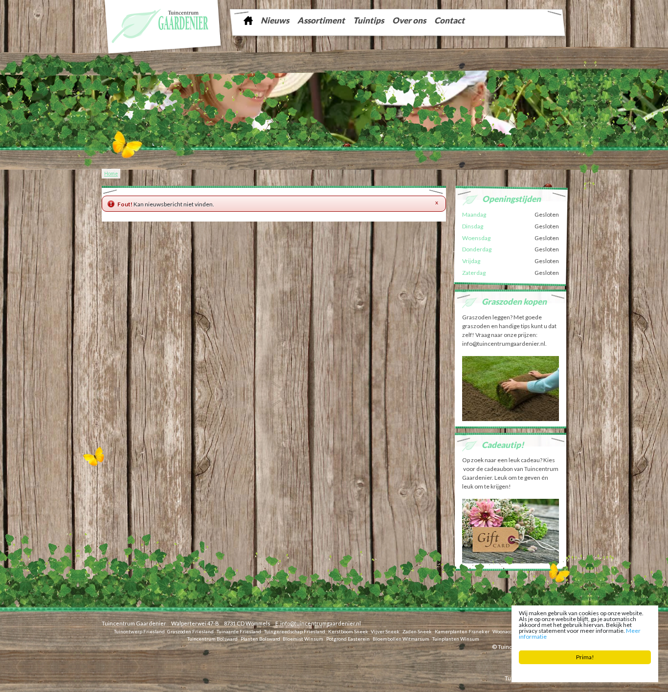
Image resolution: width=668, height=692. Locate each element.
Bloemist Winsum (303, 638)
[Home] (248, 20)
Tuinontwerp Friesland (139, 631)
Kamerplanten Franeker (462, 631)
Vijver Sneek (385, 631)
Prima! (585, 657)
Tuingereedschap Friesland (294, 631)
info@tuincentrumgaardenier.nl (320, 623)
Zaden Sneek (417, 631)
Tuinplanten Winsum (455, 638)
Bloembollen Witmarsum (401, 638)
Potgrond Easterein (348, 638)
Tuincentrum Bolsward (212, 638)
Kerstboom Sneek (348, 631)
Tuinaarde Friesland (239, 631)
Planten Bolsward (260, 638)
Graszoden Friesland (190, 631)
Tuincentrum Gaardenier (134, 623)
